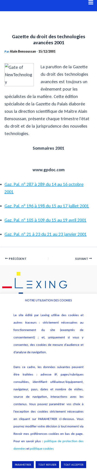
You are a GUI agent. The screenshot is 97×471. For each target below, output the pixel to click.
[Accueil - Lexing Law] (48, 284)
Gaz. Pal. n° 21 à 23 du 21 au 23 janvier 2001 (46, 234)
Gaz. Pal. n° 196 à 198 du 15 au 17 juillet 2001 (47, 206)
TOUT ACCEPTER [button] (73, 464)
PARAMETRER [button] (23, 464)
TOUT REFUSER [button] (47, 464)
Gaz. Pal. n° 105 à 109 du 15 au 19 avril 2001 (45, 220)
